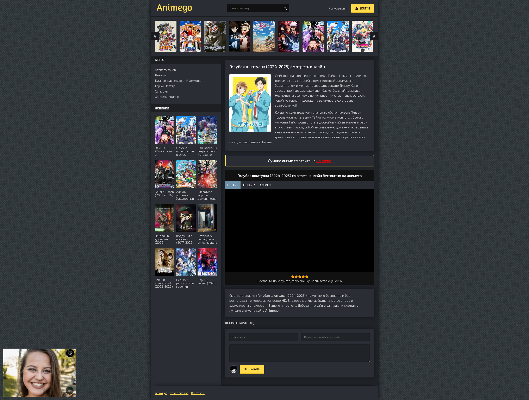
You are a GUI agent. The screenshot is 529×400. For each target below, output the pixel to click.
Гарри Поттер (165, 86)
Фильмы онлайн (167, 97)
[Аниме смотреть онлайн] (171, 8)
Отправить (252, 369)
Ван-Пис (161, 75)
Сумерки (161, 91)
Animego (323, 160)
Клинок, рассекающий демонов (178, 80)
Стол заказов (179, 393)
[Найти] (285, 8)
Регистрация (338, 8)
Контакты (198, 393)
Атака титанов (165, 70)
